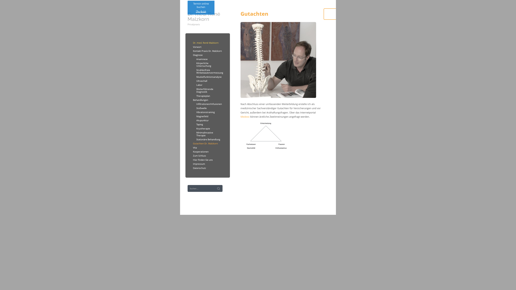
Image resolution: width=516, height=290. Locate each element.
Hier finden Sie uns (203, 159)
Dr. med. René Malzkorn (204, 16)
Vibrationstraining (205, 112)
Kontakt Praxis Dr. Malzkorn (207, 50)
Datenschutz (199, 168)
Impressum (199, 163)
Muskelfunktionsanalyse (209, 76)
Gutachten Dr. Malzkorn (205, 143)
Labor (199, 84)
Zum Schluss (199, 155)
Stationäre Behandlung (208, 139)
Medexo (245, 116)
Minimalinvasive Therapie (204, 134)
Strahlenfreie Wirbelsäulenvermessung (209, 71)
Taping (199, 124)
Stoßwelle (201, 108)
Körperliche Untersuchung (203, 64)
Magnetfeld (202, 116)
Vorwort (197, 46)
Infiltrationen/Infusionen (209, 104)
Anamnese (202, 59)
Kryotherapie (203, 128)
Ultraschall (201, 80)
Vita (195, 147)
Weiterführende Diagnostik (204, 90)
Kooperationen (201, 151)
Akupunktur (202, 120)
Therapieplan (203, 95)
